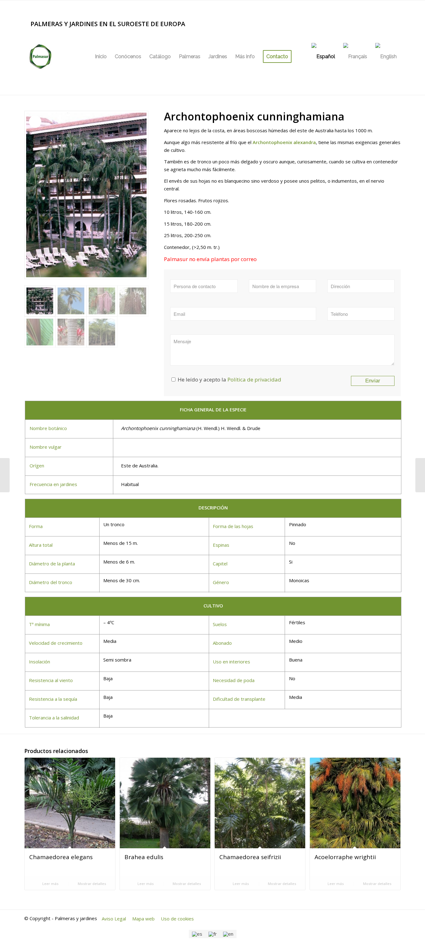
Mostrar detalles (91, 883)
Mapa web (143, 918)
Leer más (49, 883)
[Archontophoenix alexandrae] (5, 475)
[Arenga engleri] (420, 475)
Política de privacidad (254, 379)
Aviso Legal (114, 918)
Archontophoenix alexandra (284, 142)
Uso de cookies (177, 918)
